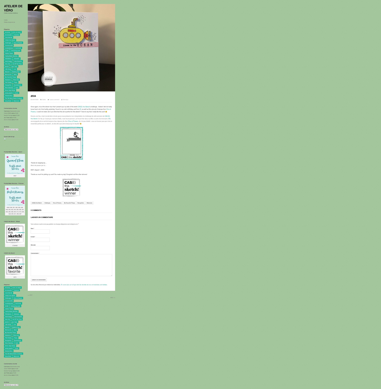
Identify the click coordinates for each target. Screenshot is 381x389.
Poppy (15, 82)
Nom (32, 228)
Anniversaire (8, 35)
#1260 (16, 113)
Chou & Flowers (17, 43)
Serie (16, 87)
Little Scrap (8, 69)
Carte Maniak (8, 37)
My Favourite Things (10, 77)
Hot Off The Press (17, 64)
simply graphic (9, 93)
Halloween (17, 58)
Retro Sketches (9, 87)
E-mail (33, 237)
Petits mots (16, 79)
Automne (16, 35)
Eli (80, 109)
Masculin (7, 72)
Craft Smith (18, 48)
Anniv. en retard (16, 32)
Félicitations (8, 58)
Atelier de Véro (13, 8)
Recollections (17, 85)
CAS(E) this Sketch (10, 40)
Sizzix (16, 93)
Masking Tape (16, 72)
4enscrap (7, 32)
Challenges (8, 43)
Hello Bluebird (18, 61)
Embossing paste (15, 50)
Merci (15, 74)
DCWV (7, 50)
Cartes (6, 20)
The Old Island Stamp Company (13, 98)
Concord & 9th (9, 45)
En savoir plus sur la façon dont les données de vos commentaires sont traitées (84, 285)
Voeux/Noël (8, 101)
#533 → (113, 297)
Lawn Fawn (14, 66)
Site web (33, 245)
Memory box (8, 74)
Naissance (8, 79)
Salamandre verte (15, 111)
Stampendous (9, 95)
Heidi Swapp (8, 61)
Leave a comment (54, 99)
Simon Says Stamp (10, 90)
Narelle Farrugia (8, 115)
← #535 (30, 295)
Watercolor (16, 101)
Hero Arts (7, 64)
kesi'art (7, 66)
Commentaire (35, 253)
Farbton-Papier (9, 53)
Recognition (8, 85)
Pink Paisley (8, 82)
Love (14, 69)
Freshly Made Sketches (11, 56)
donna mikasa (8, 119)
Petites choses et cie (9, 22)
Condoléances (9, 48)
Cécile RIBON (8, 113)
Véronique (65, 99)
